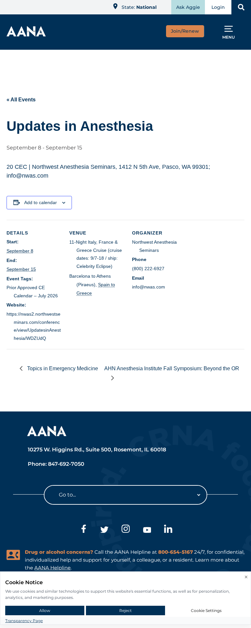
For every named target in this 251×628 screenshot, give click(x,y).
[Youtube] (147, 530)
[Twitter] (104, 530)
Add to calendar (40, 202)
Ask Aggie (188, 7)
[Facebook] (83, 530)
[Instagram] (126, 530)
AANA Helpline (52, 568)
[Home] (26, 34)
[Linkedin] (168, 530)
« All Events (21, 99)
